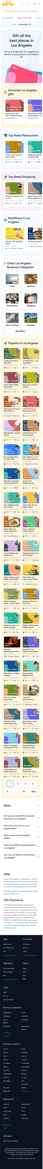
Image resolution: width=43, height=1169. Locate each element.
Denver (23, 1063)
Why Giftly (25, 951)
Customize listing (8, 975)
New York (6, 1077)
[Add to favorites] (23, 100)
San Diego (6, 1088)
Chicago (23, 1060)
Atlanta (5, 1056)
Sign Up (24, 955)
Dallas (5, 1063)
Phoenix (23, 1081)
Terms (5, 1000)
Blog (23, 986)
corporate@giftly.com (29, 962)
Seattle (23, 1095)
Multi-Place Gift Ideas (10, 1148)
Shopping (31, 306)
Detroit (5, 1067)
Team (24, 975)
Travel (12, 286)
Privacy (5, 1003)
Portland (6, 1085)
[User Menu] (37, 3)
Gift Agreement (8, 1007)
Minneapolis (24, 1074)
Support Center (16, 889)
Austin (23, 1056)
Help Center (7, 951)
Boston (5, 1060)
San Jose (6, 1095)
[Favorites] (22, 3)
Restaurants (12, 306)
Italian (5, 1115)
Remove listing (8, 979)
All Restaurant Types (7, 1132)
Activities (24, 1023)
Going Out (6, 1033)
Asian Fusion (7, 1118)
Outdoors (24, 1027)
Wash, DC (6, 1098)
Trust (23, 983)
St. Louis (23, 1085)
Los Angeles (24, 1070)
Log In (24, 958)
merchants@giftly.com (10, 987)
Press (23, 979)
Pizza (22, 1118)
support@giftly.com (18, 901)
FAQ (4, 958)
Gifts (14, 24)
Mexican (6, 1125)
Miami (5, 1074)
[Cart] (29, 3)
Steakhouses (25, 1111)
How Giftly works (8, 955)
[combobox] (21, 11)
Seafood (31, 286)
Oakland (24, 1077)
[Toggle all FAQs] (37, 805)
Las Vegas (6, 1070)
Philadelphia (7, 1081)
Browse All (24, 1098)
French (23, 1115)
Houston (23, 1067)
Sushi (5, 1122)
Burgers (23, 1122)
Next (33, 791)
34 (24, 791)
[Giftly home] (7, 3)
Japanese (24, 1125)
